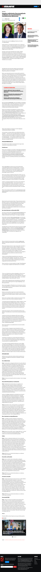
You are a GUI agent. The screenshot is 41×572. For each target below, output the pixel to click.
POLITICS (3, 11)
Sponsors (35, 562)
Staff (35, 560)
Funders (35, 561)
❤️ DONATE (35, 6)
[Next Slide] (24, 528)
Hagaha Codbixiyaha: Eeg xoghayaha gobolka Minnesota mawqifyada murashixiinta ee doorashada (13, 95)
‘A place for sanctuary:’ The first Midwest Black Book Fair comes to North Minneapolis (33, 36)
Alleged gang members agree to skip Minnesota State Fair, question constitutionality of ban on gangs (33, 41)
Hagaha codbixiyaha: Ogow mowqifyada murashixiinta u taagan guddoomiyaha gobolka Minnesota (13, 91)
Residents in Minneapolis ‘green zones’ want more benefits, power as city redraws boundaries (33, 46)
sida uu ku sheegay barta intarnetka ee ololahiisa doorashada (13, 154)
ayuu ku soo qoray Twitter (9, 322)
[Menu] (38, 6)
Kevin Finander (6, 136)
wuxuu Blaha (7, 166)
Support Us (36, 558)
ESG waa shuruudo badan (15, 217)
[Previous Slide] (4, 528)
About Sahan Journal (37, 559)
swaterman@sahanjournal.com (22, 569)
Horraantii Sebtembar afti (16, 46)
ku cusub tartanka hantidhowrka (18, 212)
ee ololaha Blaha (10, 102)
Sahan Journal (6, 42)
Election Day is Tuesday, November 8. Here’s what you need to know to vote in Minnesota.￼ (14, 532)
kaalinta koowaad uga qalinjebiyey (11, 111)
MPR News (13, 41)
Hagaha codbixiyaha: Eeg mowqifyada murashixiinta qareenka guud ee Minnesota (13, 98)
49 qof (18, 170)
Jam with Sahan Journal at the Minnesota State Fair (32, 32)
